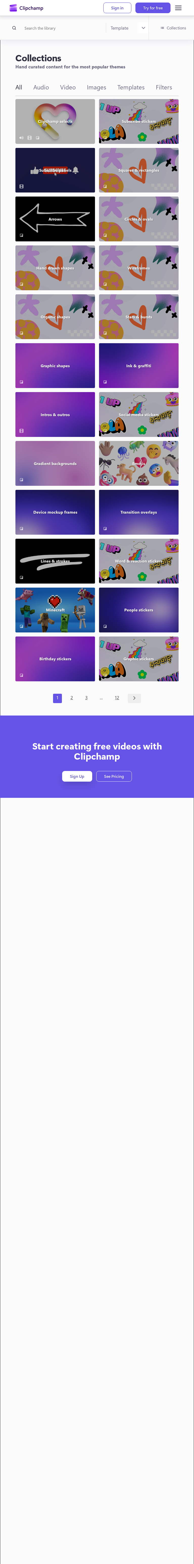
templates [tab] (131, 87)
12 (117, 697)
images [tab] (96, 87)
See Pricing (114, 776)
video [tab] (68, 87)
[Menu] (178, 8)
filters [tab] (164, 87)
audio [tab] (41, 87)
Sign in (117, 7)
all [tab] (18, 87)
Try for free (153, 7)
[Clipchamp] (26, 8)
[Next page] (134, 698)
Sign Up (77, 776)
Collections (176, 27)
